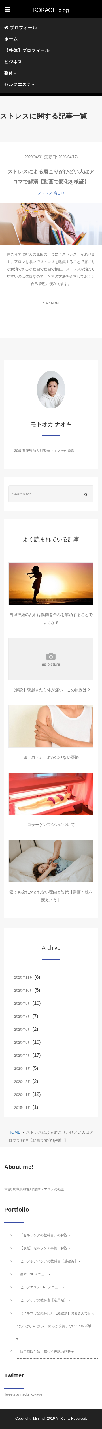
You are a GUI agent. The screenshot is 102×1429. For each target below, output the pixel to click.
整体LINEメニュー (34, 1274)
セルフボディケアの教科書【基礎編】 (49, 1261)
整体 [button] (8, 72)
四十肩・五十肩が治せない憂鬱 (51, 757)
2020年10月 (23, 990)
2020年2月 (22, 1082)
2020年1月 (22, 1095)
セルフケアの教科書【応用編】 (43, 1300)
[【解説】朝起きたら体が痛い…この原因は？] (51, 659)
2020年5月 (22, 1043)
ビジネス (13, 61)
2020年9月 (22, 1004)
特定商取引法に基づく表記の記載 (45, 1352)
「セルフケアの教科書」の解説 (43, 1235)
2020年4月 (22, 1056)
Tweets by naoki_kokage (23, 1394)
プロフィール (22, 27)
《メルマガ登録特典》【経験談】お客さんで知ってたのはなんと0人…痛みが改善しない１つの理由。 (56, 1319)
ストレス (45, 193)
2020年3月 (22, 1069)
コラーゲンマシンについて (51, 824)
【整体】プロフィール (27, 50)
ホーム (11, 39)
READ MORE (51, 303)
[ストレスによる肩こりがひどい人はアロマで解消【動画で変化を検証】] (51, 224)
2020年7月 (22, 1017)
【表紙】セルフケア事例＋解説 (43, 1248)
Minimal (39, 1419)
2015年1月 (22, 1108)
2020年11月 (23, 977)
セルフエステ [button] (17, 84)
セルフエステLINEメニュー (40, 1287)
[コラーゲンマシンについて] (51, 794)
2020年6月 (22, 1030)
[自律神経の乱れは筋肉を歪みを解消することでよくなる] (51, 583)
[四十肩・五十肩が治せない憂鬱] (51, 726)
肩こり (59, 193)
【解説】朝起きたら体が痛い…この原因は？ (51, 690)
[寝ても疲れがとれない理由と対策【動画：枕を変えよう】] (51, 861)
